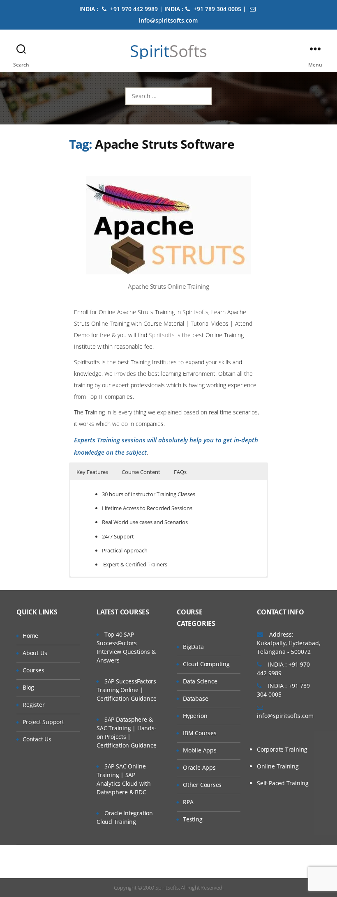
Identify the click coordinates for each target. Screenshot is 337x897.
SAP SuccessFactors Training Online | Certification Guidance (126, 689)
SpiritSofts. (167, 887)
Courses (33, 670)
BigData (193, 647)
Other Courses (202, 785)
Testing (193, 819)
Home (30, 635)
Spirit (168, 51)
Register (33, 704)
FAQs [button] (180, 472)
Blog (28, 687)
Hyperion (195, 716)
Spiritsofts (162, 335)
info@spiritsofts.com (285, 716)
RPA (188, 802)
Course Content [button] (141, 472)
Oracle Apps (199, 767)
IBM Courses (200, 733)
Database (195, 698)
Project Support (43, 722)
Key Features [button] (92, 472)
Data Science (200, 681)
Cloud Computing (206, 664)
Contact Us (37, 739)
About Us (35, 653)
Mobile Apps (200, 750)
